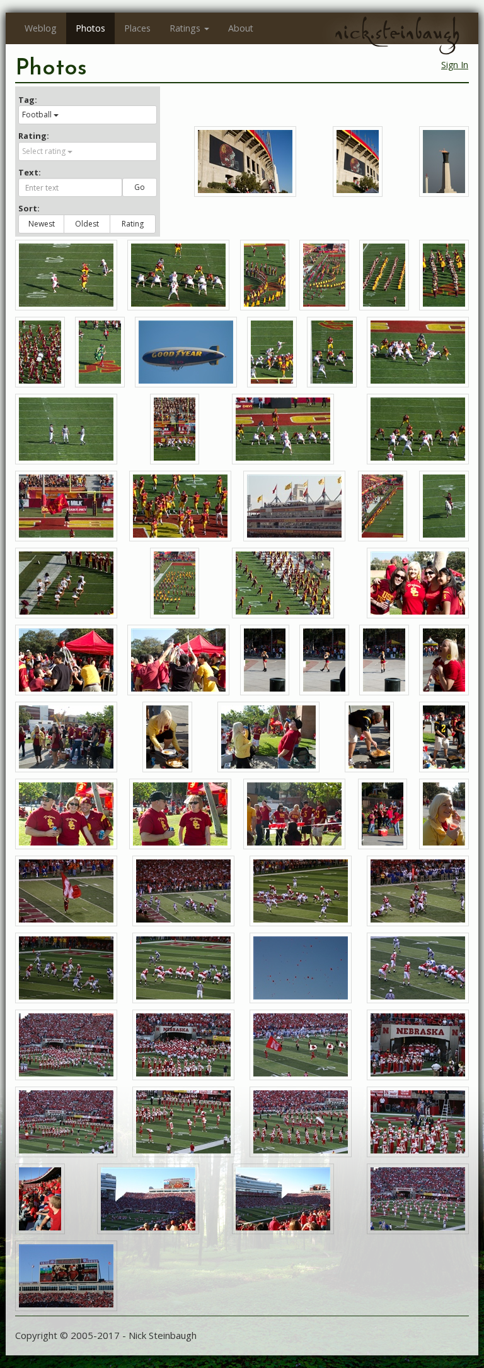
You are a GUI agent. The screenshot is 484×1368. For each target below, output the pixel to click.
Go (139, 187)
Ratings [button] (185, 28)
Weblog (41, 28)
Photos (90, 28)
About (240, 28)
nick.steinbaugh (397, 32)
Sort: (29, 208)
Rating (133, 223)
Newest (41, 223)
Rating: (33, 135)
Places (137, 28)
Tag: (27, 99)
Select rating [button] (44, 151)
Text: (29, 172)
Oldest (87, 223)
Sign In (454, 65)
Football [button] (37, 114)
